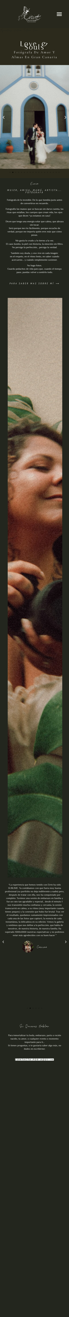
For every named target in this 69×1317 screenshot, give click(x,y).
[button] (59, 14)
